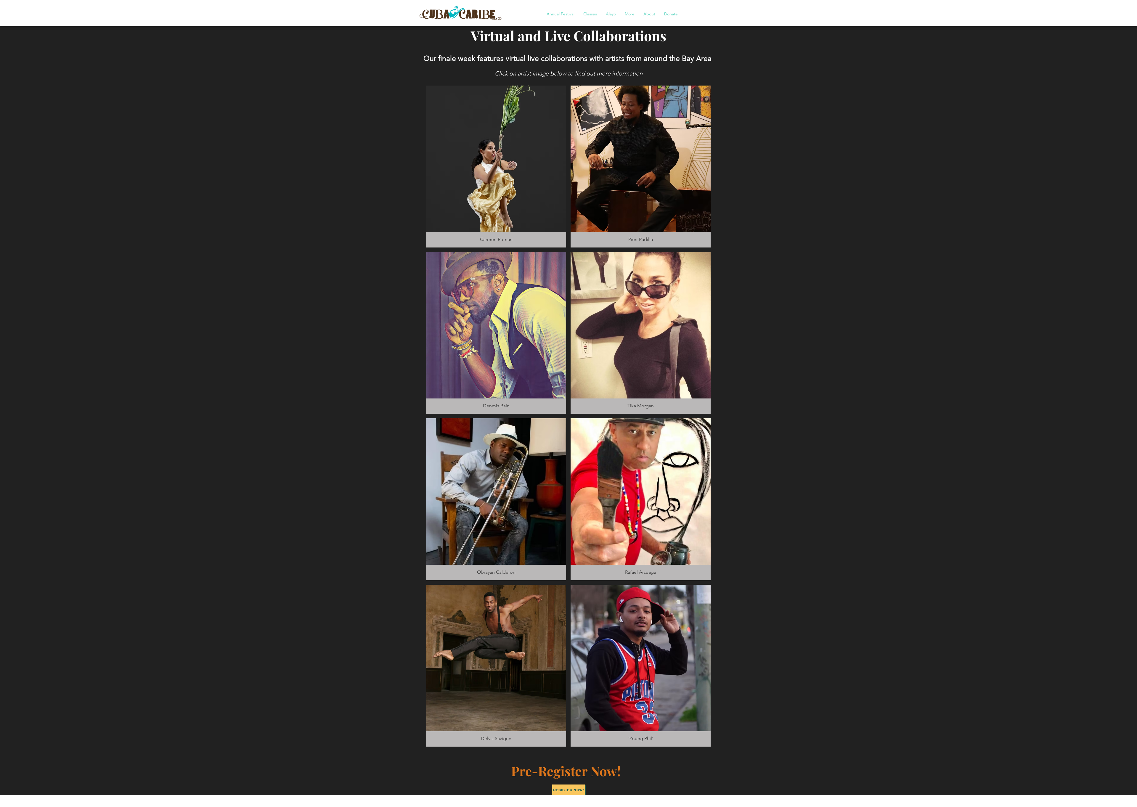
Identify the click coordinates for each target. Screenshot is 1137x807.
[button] (560, 14)
